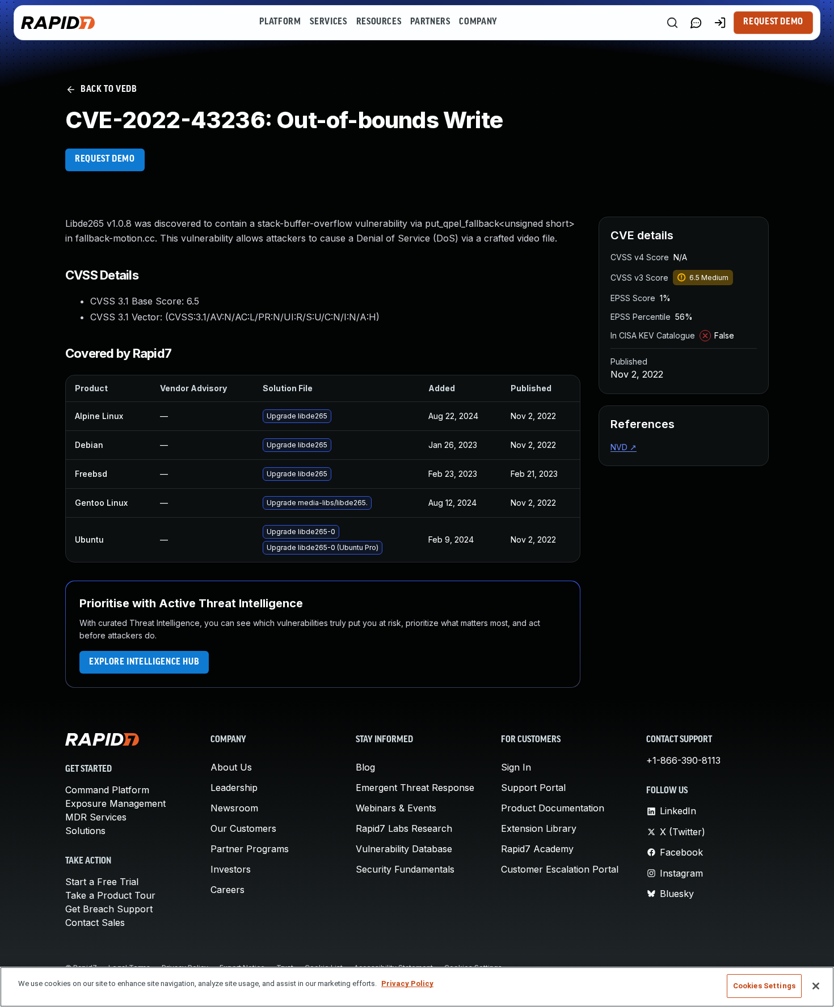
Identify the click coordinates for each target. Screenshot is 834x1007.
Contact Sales (95, 922)
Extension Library (538, 828)
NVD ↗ (623, 447)
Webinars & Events (396, 808)
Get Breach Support (109, 909)
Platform (280, 22)
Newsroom (234, 808)
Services (328, 22)
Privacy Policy (407, 983)
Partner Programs (249, 848)
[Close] (815, 986)
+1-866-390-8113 (683, 760)
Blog (365, 767)
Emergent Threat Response (415, 787)
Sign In (516, 767)
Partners (430, 22)
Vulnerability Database (404, 848)
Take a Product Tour (110, 895)
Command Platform (107, 790)
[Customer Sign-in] (720, 22)
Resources (379, 22)
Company (478, 22)
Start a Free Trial (101, 881)
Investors (230, 869)
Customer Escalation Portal (559, 869)
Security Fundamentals (405, 869)
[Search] (672, 22)
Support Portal (533, 787)
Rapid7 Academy (537, 848)
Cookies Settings (764, 985)
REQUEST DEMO (105, 159)
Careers (227, 889)
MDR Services (96, 817)
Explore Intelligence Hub (144, 662)
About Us (231, 767)
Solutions (85, 830)
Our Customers (243, 828)
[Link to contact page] (696, 22)
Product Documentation (552, 808)
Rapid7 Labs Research (404, 828)
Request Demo (773, 22)
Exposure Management (115, 803)
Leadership (234, 787)
